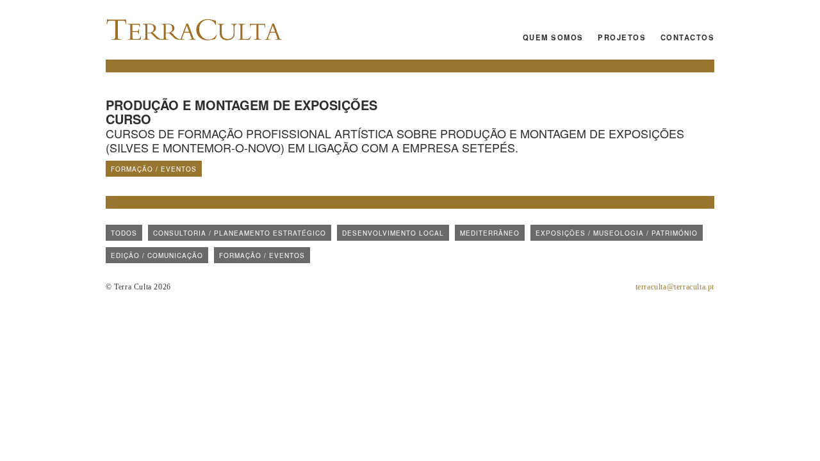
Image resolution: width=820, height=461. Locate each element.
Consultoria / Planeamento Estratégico (239, 233)
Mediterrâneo (490, 233)
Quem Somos (553, 37)
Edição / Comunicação (157, 255)
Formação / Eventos (154, 169)
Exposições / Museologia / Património (617, 233)
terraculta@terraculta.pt (675, 286)
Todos (124, 233)
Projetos (622, 37)
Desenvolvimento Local (393, 233)
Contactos (687, 37)
